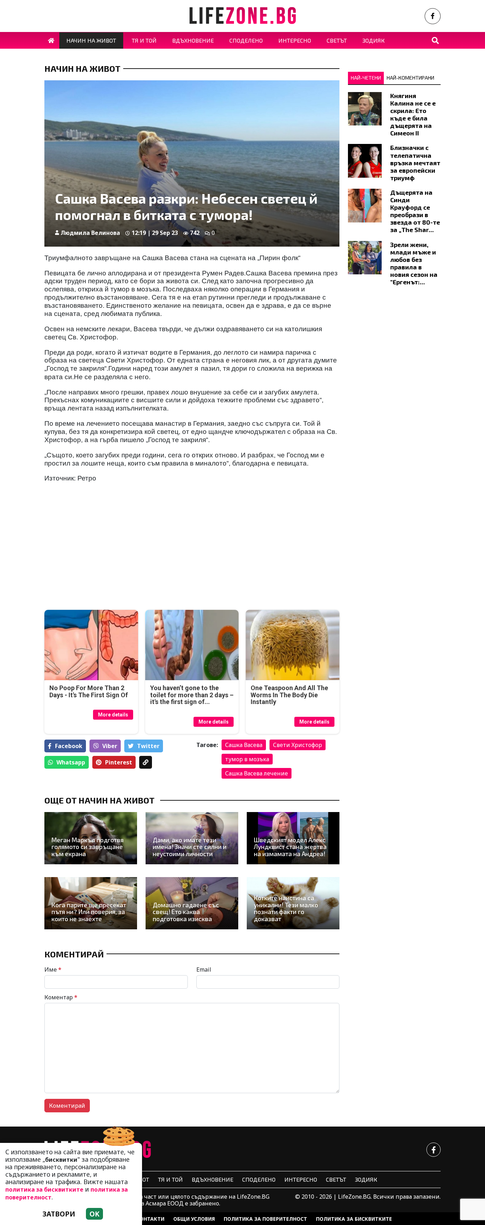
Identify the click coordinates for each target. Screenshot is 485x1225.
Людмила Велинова (90, 233)
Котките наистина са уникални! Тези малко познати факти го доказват (286, 908)
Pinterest (118, 762)
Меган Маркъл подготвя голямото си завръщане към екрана (87, 847)
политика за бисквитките (44, 1189)
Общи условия (194, 1218)
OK (94, 1214)
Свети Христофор (297, 745)
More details (113, 715)
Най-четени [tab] (366, 78)
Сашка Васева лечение (256, 773)
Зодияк (366, 1179)
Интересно (300, 1179)
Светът (336, 1179)
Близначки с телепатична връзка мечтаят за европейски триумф (415, 162)
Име (52, 969)
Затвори (59, 1214)
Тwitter (148, 746)
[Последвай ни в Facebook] (433, 16)
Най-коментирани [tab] (410, 78)
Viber (109, 746)
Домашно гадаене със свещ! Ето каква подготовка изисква (186, 912)
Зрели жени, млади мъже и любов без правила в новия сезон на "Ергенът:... (413, 263)
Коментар (60, 997)
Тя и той (170, 1179)
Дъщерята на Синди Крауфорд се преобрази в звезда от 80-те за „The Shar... (415, 211)
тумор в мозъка (247, 759)
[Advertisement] (116, 554)
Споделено (259, 1179)
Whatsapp (70, 762)
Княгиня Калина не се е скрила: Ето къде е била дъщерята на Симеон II (413, 114)
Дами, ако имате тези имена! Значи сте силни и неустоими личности (190, 847)
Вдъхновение (212, 1179)
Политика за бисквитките (354, 1218)
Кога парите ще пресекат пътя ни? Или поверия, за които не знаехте (88, 912)
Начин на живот (82, 68)
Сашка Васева (243, 745)
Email (203, 969)
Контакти (150, 1218)
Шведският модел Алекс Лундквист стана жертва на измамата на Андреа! (290, 847)
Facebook (68, 746)
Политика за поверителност (265, 1218)
